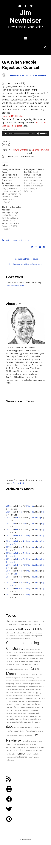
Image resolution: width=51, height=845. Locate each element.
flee (12, 707)
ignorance (28, 727)
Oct (7, 544)
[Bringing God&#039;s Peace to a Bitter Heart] (35, 180)
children (27, 639)
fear (12, 701)
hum (25, 722)
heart (27, 716)
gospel (15, 713)
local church (17, 750)
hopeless (13, 722)
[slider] (21, 133)
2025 (8, 512)
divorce (8, 687)
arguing (33, 624)
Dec (15, 544)
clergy (30, 653)
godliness (9, 713)
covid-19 (27, 669)
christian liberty (29, 649)
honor (40, 719)
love (34, 750)
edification (34, 687)
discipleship (10, 684)
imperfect (9, 731)
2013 (8, 583)
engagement (18, 692)
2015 (8, 571)
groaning (9, 716)
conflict (31, 658)
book (33, 633)
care (28, 636)
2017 (8, 559)
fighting (21, 704)
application (26, 624)
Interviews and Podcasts (20, 240)
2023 (8, 524)
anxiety (19, 624)
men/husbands (21, 757)
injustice (34, 731)
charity (8, 639)
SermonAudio (19, 483)
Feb (16, 518)
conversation (10, 664)
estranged (16, 696)
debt (22, 678)
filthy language (29, 704)
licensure (40, 747)
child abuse (20, 639)
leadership (33, 747)
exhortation (29, 696)
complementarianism (13, 658)
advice (37, 621)
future (8, 710)
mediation (36, 754)
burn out (17, 636)
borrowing (38, 633)
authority (39, 624)
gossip (20, 713)
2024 (8, 518)
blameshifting (23, 633)
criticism (33, 674)
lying (40, 750)
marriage (21, 753)
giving (36, 710)
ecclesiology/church (24, 687)
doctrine (14, 687)
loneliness (25, 750)
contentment (22, 661)
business (24, 636)
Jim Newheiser (25, 16)
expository (9, 698)
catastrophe (35, 636)
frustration (40, 707)
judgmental (29, 744)
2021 (8, 535)
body (29, 633)
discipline (18, 684)
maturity (29, 754)
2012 (8, 588)
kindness (9, 747)
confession (25, 658)
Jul (35, 518)
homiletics (23, 719)
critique (38, 674)
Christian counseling (22, 643)
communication (22, 656)
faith (22, 698)
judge (16, 744)
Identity (16, 727)
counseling (34, 664)
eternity (22, 696)
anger (15, 624)
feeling (38, 701)
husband (37, 722)
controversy (36, 661)
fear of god (17, 701)
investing (21, 736)
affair (42, 621)
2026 (8, 506)
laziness (26, 747)
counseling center (12, 669)
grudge (15, 716)
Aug (39, 518)
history (40, 716)
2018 (8, 553)
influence (28, 731)
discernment (40, 681)
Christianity (14, 648)
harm (20, 716)
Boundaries (10, 636)
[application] (25, 133)
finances (38, 704)
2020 (8, 541)
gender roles (22, 710)
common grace (11, 656)
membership (10, 757)
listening (9, 750)
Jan (13, 524)
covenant (21, 669)
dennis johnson (33, 678)
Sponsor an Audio (40, 150)
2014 (8, 577)
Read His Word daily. (15, 286)
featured (33, 701)
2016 (8, 565)
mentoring (31, 757)
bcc (7, 629)
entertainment (28, 692)
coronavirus (19, 664)
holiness (9, 719)
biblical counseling (27, 628)
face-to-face (17, 698)
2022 (8, 529)
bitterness (9, 633)
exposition (37, 696)
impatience (36, 727)
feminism (9, 704)
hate (23, 716)
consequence (38, 658)
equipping (37, 692)
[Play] (5, 133)
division (37, 684)
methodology (10, 760)
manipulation (10, 754)
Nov (11, 544)
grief (37, 713)
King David (16, 747)
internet (15, 736)
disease (24, 684)
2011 (8, 594)
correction (26, 664)
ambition (9, 624)
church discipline (21, 653)
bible (10, 629)
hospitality (19, 722)
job (23, 741)
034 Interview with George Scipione (24, 264)
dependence (10, 681)
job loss (27, 741)
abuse (8, 621)
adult (27, 621)
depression (18, 681)
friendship (32, 707)
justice (36, 744)
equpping (9, 696)
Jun (32, 506)
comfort (39, 653)
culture (8, 678)
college (34, 653)
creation (22, 674)
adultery (32, 621)
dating (13, 678)
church (12, 652)
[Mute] (37, 133)
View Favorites (20, 150)
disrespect (30, 684)
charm (13, 639)
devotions (32, 681)
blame (15, 633)
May (28, 506)
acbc (13, 621)
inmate (40, 731)
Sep (42, 512)
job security (34, 741)
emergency (27, 689)
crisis (27, 674)
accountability (20, 621)
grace (33, 713)
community (32, 656)
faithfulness (29, 698)
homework (15, 719)
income (15, 731)
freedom (26, 707)
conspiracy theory (12, 661)
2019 (8, 547)
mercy (37, 757)
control (29, 661)
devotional (25, 681)
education (15, 689)
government (27, 713)
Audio (8, 240)
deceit (26, 678)
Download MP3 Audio (12, 116)
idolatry (22, 727)
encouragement (36, 689)
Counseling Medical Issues (26, 259)
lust (37, 750)
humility (31, 722)
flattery (8, 707)
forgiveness (18, 707)
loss (30, 750)
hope (7, 722)
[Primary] (25, 38)
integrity (9, 736)
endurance (9, 692)
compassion (40, 656)
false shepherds (39, 698)
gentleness (30, 710)
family (8, 701)
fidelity (15, 704)
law (22, 747)
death (18, 678)
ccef (40, 636)
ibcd (9, 726)
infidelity (21, 731)
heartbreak (33, 716)
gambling (14, 710)
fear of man (26, 701)
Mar (20, 512)
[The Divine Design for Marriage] (13, 218)
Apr (24, 524)
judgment (21, 744)
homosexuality (32, 719)
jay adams (28, 736)
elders (21, 689)
